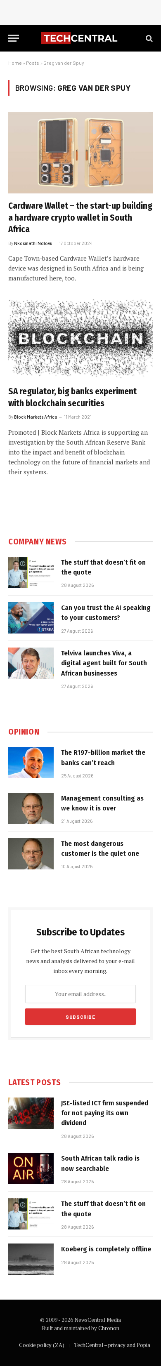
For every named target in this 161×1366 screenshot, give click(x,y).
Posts (32, 63)
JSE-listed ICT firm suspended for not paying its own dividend (104, 1113)
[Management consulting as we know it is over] (31, 808)
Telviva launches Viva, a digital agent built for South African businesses (104, 663)
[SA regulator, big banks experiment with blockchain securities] (80, 338)
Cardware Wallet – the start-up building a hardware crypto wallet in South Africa (80, 217)
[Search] (148, 38)
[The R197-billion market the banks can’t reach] (31, 762)
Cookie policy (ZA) (41, 1345)
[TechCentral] (80, 38)
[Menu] (13, 38)
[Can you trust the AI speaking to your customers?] (31, 618)
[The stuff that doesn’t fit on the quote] (31, 572)
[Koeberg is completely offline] (31, 1259)
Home (15, 63)
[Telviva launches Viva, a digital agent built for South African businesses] (31, 663)
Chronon (108, 1328)
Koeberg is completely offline (106, 1249)
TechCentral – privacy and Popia (112, 1345)
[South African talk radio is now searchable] (31, 1168)
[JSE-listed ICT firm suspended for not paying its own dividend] (31, 1113)
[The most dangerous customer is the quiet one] (31, 853)
